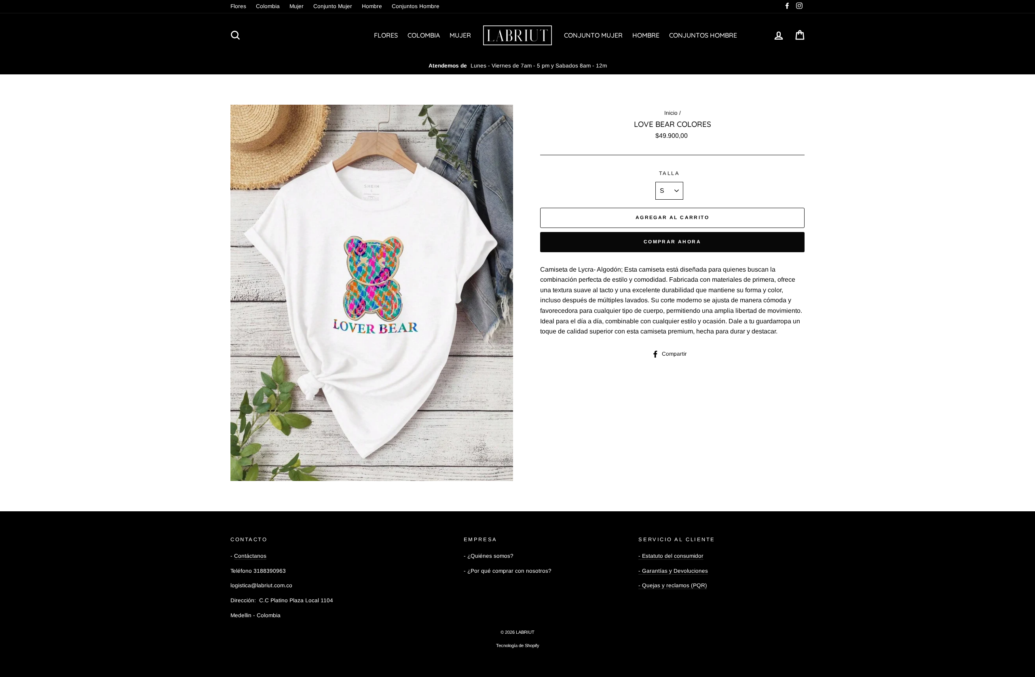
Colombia (268, 6)
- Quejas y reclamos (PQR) (672, 585)
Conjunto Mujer (332, 6)
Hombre (372, 6)
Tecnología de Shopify (517, 645)
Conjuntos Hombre (415, 6)
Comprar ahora (672, 242)
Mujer (296, 6)
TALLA (669, 173)
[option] (517, 65)
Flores (238, 6)
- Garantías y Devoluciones (673, 571)
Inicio (671, 113)
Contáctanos (250, 556)
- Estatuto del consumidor (670, 556)
